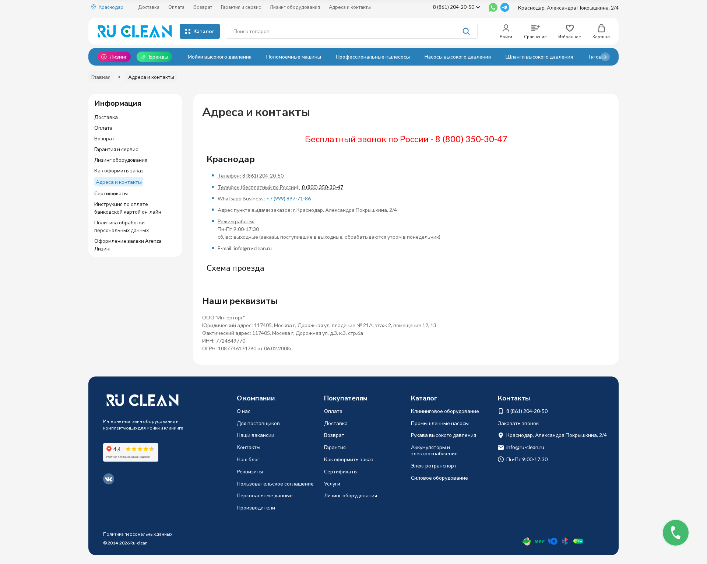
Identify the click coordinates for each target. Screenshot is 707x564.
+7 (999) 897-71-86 (288, 198)
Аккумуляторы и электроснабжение (434, 450)
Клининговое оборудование (445, 411)
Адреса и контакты (350, 7)
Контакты (248, 447)
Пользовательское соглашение (275, 483)
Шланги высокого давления (539, 56)
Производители (256, 507)
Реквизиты (250, 471)
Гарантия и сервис (241, 7)
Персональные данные (265, 495)
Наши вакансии (255, 435)
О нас (243, 411)
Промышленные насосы (440, 423)
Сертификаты (341, 471)
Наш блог (248, 459)
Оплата (176, 7)
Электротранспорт (434, 465)
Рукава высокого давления (443, 435)
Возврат (202, 7)
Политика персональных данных (137, 534)
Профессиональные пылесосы (373, 56)
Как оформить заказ (348, 459)
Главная (100, 77)
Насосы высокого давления (458, 56)
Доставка (148, 7)
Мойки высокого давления (220, 56)
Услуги (332, 483)
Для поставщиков (258, 423)
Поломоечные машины (293, 56)
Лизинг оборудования (295, 7)
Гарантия (335, 447)
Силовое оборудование (439, 477)
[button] (605, 56)
